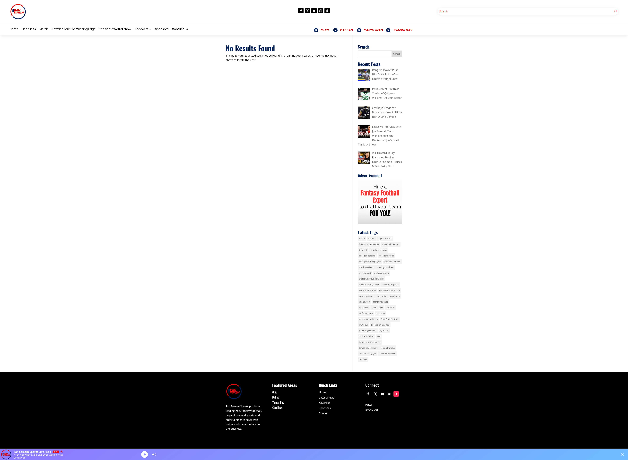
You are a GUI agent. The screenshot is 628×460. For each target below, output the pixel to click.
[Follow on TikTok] (327, 10)
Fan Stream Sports (367, 290)
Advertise (324, 403)
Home (14, 29)
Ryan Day (384, 330)
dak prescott (365, 273)
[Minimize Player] (622, 454)
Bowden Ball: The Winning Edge (74, 29)
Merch (43, 29)
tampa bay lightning (368, 348)
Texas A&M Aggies (367, 353)
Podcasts (141, 29)
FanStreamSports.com (389, 290)
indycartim (381, 296)
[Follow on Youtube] (314, 10)
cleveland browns (378, 250)
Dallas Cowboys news (369, 284)
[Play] (144, 454)
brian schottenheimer (369, 244)
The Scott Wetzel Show (115, 29)
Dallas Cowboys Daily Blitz (371, 278)
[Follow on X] (307, 10)
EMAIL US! (371, 409)
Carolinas (277, 407)
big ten (371, 238)
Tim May (363, 359)
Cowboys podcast (385, 267)
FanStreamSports (390, 284)
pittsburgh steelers (368, 330)
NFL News (380, 313)
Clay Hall (363, 250)
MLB (374, 307)
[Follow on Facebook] (301, 10)
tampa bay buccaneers (369, 342)
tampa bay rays (388, 348)
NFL (381, 307)
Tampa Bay (278, 402)
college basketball (367, 255)
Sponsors (161, 29)
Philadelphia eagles (380, 325)
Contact (323, 413)
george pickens (366, 296)
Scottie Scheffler (366, 336)
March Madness (380, 301)
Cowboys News (366, 267)
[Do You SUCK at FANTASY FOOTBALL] (380, 223)
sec (378, 336)
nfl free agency (366, 313)
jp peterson (364, 301)
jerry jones (395, 296)
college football (386, 255)
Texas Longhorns (387, 353)
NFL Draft (390, 307)
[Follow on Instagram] (320, 10)
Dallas (275, 397)
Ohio (274, 392)
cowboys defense (392, 261)
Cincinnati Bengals (390, 244)
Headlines (29, 29)
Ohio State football (389, 319)
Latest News (326, 397)
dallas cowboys (381, 273)
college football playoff (370, 261)
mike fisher (364, 307)
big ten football (385, 238)
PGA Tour (363, 325)
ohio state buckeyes (368, 319)
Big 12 (362, 238)
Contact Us (180, 29)
